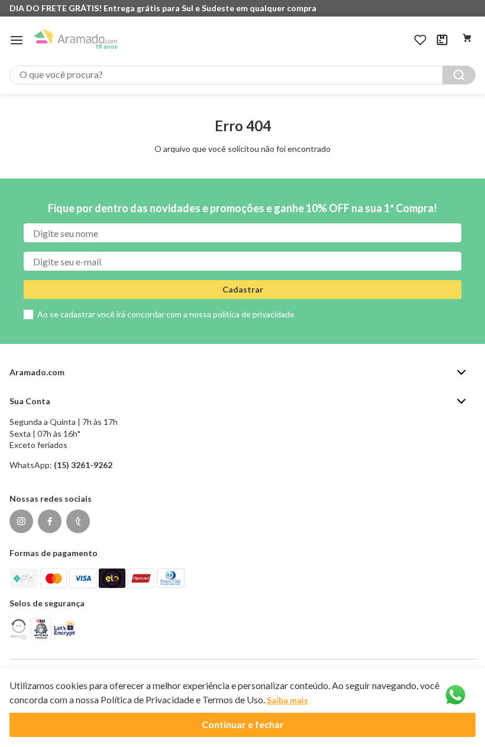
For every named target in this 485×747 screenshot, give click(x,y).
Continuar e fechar (243, 724)
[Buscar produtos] (459, 75)
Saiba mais (287, 700)
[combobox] (242, 75)
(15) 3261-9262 (83, 465)
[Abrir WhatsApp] (455, 695)
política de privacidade (254, 314)
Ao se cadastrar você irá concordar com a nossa (166, 314)
